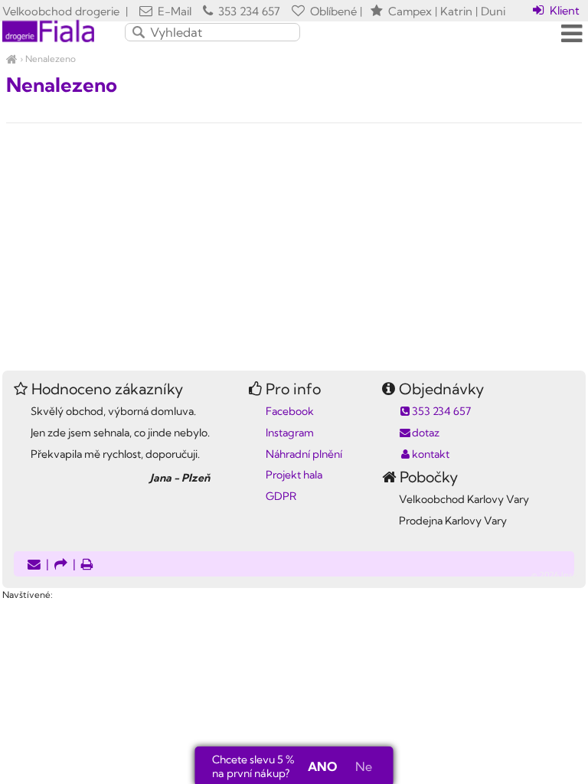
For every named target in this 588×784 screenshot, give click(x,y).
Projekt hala (294, 475)
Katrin (456, 11)
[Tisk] (87, 565)
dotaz (425, 432)
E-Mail (173, 11)
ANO (322, 766)
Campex (410, 11)
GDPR (281, 496)
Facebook (290, 411)
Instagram (290, 432)
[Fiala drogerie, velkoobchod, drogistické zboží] (12, 58)
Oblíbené (332, 11)
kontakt (430, 454)
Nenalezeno (50, 58)
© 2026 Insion (558, 575)
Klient (563, 10)
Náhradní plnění (304, 454)
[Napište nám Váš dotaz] (34, 565)
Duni (493, 11)
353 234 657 (247, 11)
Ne (363, 766)
